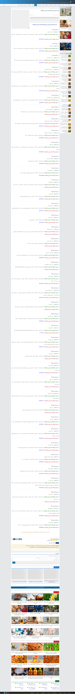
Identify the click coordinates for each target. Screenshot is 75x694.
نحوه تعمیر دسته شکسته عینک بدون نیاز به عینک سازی (35, 652)
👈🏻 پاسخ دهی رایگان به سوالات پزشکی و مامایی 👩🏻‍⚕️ (35, 587)
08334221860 (41, 297)
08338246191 (41, 462)
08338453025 (41, 152)
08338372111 (41, 400)
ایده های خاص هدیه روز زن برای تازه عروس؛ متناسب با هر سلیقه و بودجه (65, 40)
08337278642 (41, 222)
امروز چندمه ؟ (56, 684)
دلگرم (22, 689)
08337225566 (41, 51)
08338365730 (41, 199)
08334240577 (41, 424)
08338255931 (41, 438)
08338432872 (41, 321)
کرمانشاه (54, 542)
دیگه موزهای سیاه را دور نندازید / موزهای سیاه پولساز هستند (19, 665)
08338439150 (41, 527)
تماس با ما (60, 692)
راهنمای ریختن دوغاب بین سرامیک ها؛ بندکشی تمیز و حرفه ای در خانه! (19, 652)
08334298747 (41, 515)
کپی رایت (48, 692)
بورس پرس (21, 684)
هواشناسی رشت (32, 689)
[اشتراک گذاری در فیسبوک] (19, 539)
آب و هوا (37, 692)
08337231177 (41, 126)
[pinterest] (8, 693)
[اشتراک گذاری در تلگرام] (16, 539)
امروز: (70, 2)
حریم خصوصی (43, 692)
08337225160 (41, 473)
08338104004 (41, 372)
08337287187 (41, 62)
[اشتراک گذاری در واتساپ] (21, 539)
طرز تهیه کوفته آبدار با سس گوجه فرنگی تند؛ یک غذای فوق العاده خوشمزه (51, 665)
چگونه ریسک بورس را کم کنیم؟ (66, 51)
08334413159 (41, 450)
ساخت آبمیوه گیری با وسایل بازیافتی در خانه (35, 664)
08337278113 (41, 210)
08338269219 (41, 163)
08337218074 (41, 283)
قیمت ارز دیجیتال (32, 684)
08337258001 (41, 138)
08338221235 (41, 347)
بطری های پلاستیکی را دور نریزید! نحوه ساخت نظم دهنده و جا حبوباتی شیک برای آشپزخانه (35, 677)
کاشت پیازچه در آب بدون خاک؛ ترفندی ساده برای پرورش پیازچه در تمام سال (51, 652)
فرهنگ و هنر (44, 684)
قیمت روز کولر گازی (55, 689)
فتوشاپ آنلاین (32, 692)
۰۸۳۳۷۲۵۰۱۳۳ (41, 333)
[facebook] (6, 693)
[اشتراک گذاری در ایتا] (17, 539)
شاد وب (45, 689)
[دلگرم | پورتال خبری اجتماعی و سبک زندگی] (70, 1)
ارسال (14, 562)
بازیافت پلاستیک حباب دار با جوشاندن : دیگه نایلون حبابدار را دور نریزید (19, 677)
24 (31, 15)
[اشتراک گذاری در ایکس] (14, 539)
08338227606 (41, 102)
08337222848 (41, 90)
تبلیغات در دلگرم (54, 692)
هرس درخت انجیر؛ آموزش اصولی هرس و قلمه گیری (51, 677)
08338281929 (41, 257)
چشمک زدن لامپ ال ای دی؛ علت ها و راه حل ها (65, 17)
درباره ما (65, 692)
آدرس (51, 542)
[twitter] (4, 693)
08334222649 (41, 487)
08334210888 (41, 175)
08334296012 (41, 76)
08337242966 (41, 39)
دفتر (49, 542)
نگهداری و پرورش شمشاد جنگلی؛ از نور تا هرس (66, 29)
